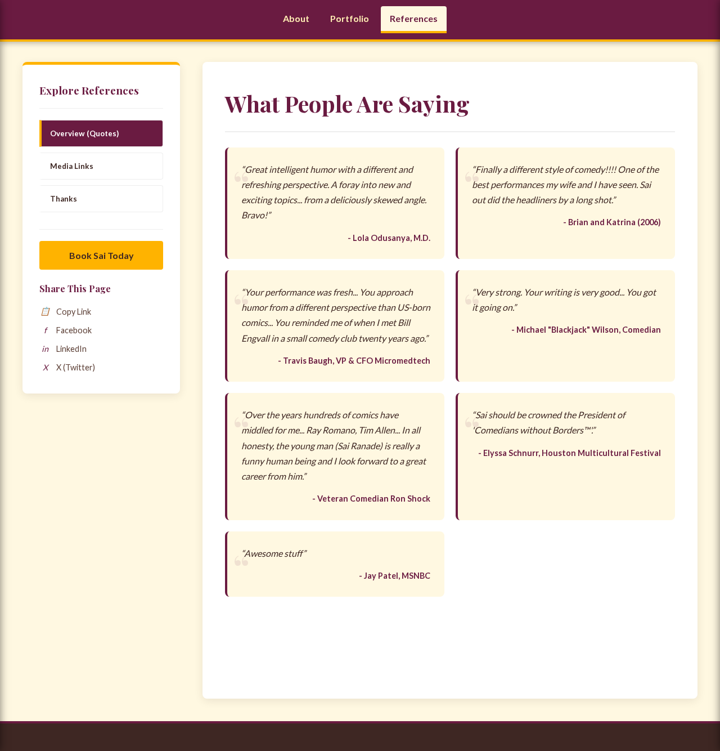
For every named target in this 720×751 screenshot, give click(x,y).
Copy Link (65, 311)
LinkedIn (64, 349)
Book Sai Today (101, 255)
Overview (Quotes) (84, 133)
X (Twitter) (69, 367)
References (414, 18)
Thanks (63, 198)
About (296, 18)
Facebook (68, 330)
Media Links (71, 166)
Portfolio (349, 18)
